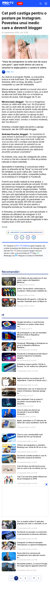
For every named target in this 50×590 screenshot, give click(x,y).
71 (34, 578)
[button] (16, 237)
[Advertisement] (25, 501)
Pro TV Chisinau (23, 246)
